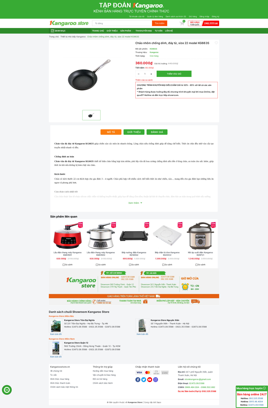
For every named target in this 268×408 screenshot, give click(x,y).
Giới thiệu (112, 31)
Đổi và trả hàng (100, 379)
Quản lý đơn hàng (155, 16)
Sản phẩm (125, 31)
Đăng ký (215, 16)
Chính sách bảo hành (103, 383)
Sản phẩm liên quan (63, 216)
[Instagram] (155, 379)
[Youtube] (149, 379)
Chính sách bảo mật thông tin (64, 387)
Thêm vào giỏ (174, 74)
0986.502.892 (208, 387)
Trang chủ (98, 31)
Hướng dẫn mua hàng (103, 371)
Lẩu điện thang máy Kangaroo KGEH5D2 (101, 253)
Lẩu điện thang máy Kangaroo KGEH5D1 (68, 253)
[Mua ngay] (57, 236)
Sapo (159, 402)
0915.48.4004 (256, 401)
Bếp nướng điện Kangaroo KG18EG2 (134, 253)
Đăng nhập (204, 16)
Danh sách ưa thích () (176, 16)
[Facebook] (137, 379)
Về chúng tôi (56, 371)
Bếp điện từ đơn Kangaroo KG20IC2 (167, 253)
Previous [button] (44, 246)
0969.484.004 (192, 387)
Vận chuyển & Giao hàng (104, 375)
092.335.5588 (209, 391)
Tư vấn (158, 31)
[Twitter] (143, 379)
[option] (91, 74)
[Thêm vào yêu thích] (216, 42)
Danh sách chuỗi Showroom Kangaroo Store (79, 312)
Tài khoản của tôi (136, 16)
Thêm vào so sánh (144, 80)
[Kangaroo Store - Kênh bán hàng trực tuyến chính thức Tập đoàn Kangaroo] (69, 23)
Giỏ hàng (193, 16)
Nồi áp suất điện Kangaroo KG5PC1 (200, 253)
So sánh (69, 264)
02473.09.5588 (196, 383)
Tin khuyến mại (144, 31)
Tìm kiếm (159, 23)
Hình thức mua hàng (59, 379)
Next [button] (224, 246)
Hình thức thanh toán (60, 383)
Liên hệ (169, 31)
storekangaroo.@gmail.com (198, 379)
